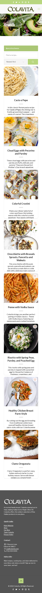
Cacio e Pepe (21, 100)
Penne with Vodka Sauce (21, 307)
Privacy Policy (8, 534)
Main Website (8, 526)
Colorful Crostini (21, 203)
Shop (5, 528)
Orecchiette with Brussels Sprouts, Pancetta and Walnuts (21, 255)
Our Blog (7, 530)
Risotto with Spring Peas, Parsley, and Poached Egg (21, 359)
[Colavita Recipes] (21, 8)
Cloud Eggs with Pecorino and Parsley (21, 152)
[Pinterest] (22, 2)
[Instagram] (25, 2)
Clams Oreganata (21, 463)
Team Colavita (9, 532)
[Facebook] (13, 2)
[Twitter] (16, 2)
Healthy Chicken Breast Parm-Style (21, 412)
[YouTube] (19, 2)
